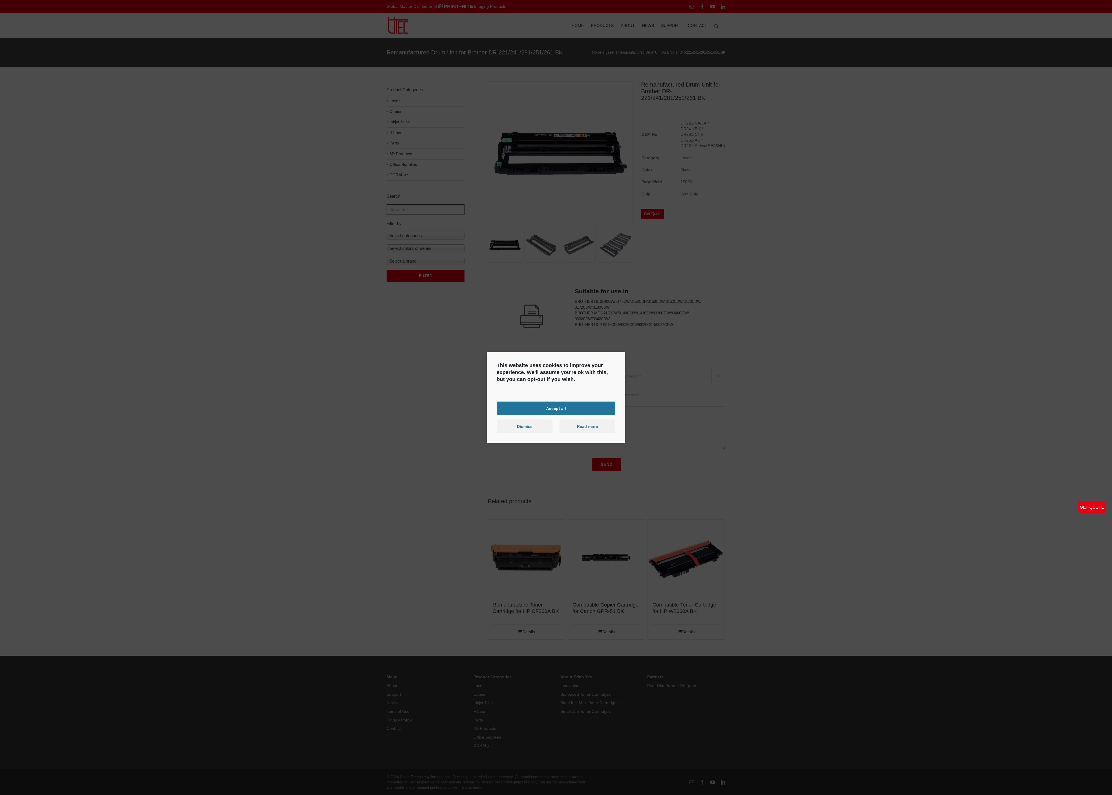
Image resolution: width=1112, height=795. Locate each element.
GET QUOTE (1092, 507)
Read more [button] (587, 426)
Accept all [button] (556, 408)
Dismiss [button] (525, 426)
